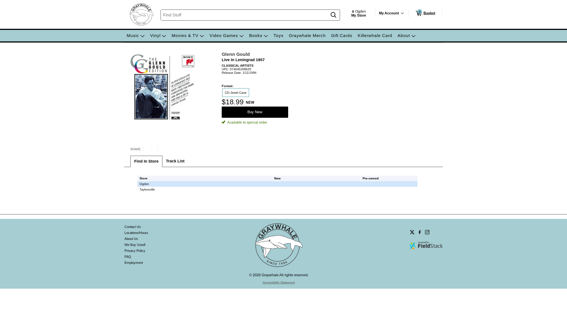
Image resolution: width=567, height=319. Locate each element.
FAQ (127, 257)
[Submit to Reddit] (161, 149)
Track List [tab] (175, 161)
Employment (133, 263)
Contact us (132, 227)
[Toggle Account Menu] (402, 13)
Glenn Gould (236, 54)
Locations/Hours (136, 233)
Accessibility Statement (279, 282)
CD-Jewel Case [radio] (236, 92)
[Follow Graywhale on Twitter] (412, 232)
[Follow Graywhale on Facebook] (419, 232)
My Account (389, 13)
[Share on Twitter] (146, 149)
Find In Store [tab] (146, 161)
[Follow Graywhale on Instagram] (427, 232)
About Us (131, 239)
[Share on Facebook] (154, 149)
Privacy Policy (134, 251)
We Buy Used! (135, 245)
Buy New (254, 112)
